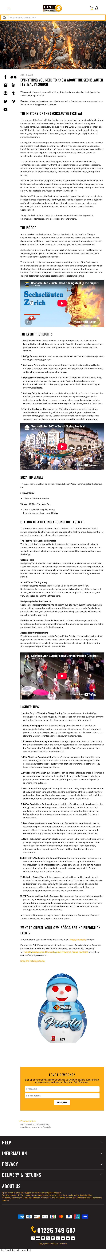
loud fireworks (48, 952)
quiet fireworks (63, 952)
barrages (36, 952)
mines (75, 952)
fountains (83, 952)
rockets (27, 952)
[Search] (4, 17)
